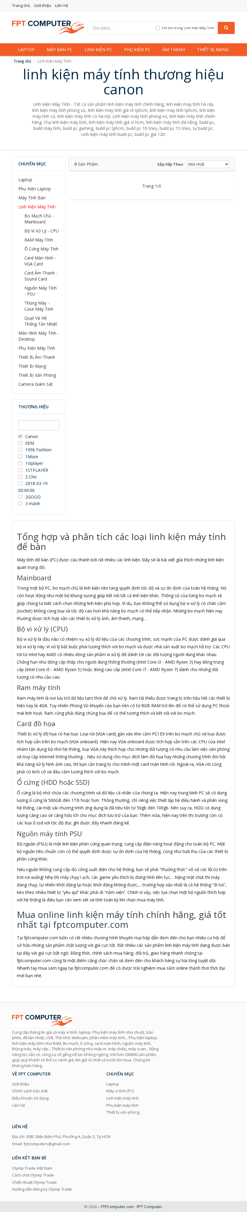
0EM (29, 443)
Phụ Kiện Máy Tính (36, 348)
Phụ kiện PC (137, 49)
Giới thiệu (42, 5)
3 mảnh (32, 503)
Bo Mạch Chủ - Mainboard (39, 219)
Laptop (26, 49)
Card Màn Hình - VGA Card (40, 261)
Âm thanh (173, 49)
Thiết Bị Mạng (32, 366)
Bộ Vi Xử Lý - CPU (41, 231)
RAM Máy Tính (38, 240)
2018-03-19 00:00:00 (33, 486)
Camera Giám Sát (35, 384)
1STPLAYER (37, 470)
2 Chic (31, 477)
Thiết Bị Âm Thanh (36, 357)
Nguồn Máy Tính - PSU (40, 291)
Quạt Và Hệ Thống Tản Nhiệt (40, 321)
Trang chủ (21, 5)
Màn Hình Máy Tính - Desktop (38, 336)
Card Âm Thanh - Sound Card (41, 276)
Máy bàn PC (60, 49)
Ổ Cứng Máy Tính (41, 249)
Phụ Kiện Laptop (34, 189)
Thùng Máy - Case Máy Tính (38, 306)
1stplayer (34, 463)
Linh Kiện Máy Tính (36, 207)
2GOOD (33, 497)
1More (31, 456)
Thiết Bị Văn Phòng (37, 375)
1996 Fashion (38, 450)
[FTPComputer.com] (48, 26)
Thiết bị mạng (213, 49)
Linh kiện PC (98, 49)
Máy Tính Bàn (31, 198)
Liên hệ (61, 5)
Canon (31, 436)
